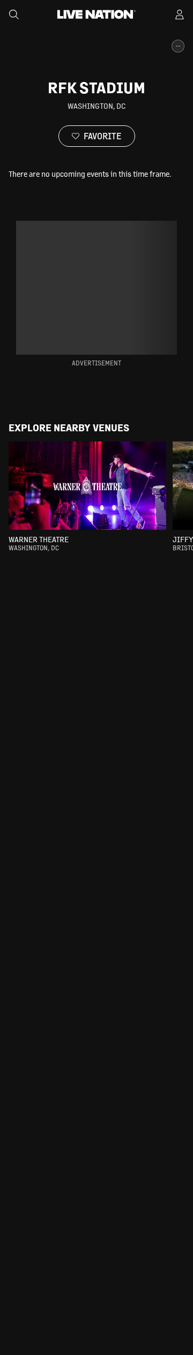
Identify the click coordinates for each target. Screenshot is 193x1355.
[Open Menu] (179, 14)
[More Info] (178, 46)
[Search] (14, 14)
